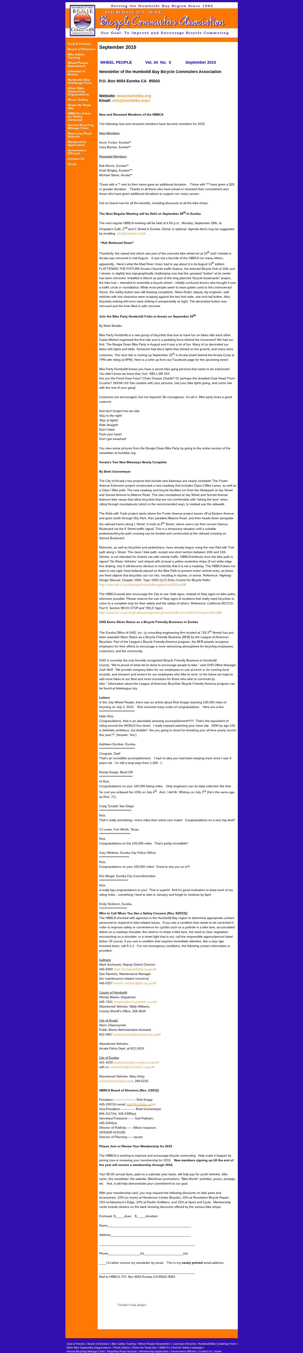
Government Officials (77, 152)
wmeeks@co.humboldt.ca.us (135, 1002)
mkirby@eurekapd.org (116, 1081)
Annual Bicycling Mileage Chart (81, 126)
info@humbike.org (131, 100)
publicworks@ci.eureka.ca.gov (136, 1062)
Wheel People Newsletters (78, 64)
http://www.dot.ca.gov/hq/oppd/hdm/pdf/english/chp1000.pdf (142, 584)
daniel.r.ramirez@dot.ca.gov (135, 983)
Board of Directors (81, 49)
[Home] (151, 19)
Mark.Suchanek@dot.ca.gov (135, 969)
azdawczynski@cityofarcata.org (137, 1034)
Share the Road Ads (79, 106)
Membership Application (77, 143)
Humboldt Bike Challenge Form (80, 81)
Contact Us (76, 158)
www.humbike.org (134, 96)
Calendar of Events (76, 73)
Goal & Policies (79, 43)
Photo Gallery (78, 99)
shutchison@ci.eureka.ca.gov (132, 1067)
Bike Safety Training (76, 56)
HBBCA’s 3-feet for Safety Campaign (79, 116)
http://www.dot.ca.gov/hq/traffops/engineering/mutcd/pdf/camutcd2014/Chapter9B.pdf (160, 612)
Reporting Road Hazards (80, 135)
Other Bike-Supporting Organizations (78, 91)
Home (72, 164)
